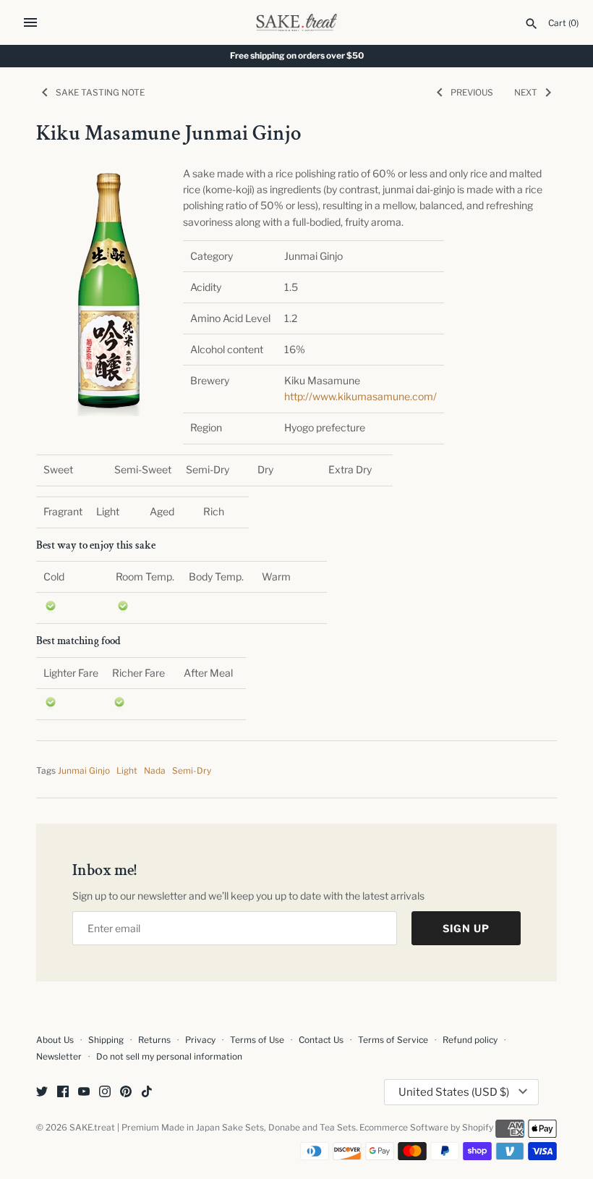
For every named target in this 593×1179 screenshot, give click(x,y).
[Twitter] (42, 1092)
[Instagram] (105, 1092)
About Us (55, 1040)
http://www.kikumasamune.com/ (360, 396)
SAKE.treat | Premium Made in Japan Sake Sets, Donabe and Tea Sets (212, 1128)
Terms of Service (393, 1040)
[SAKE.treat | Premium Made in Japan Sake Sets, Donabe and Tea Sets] (297, 22)
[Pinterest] (126, 1092)
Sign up (466, 928)
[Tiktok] (147, 1092)
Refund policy (470, 1040)
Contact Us (321, 1040)
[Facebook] (63, 1092)
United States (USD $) (453, 1092)
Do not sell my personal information (169, 1057)
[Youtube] (84, 1092)
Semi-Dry (191, 771)
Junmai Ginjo (84, 771)
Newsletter (59, 1057)
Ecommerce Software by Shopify (426, 1128)
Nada (155, 771)
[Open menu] (30, 22)
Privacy (200, 1040)
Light (126, 771)
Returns (154, 1040)
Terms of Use (257, 1040)
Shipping (106, 1040)
